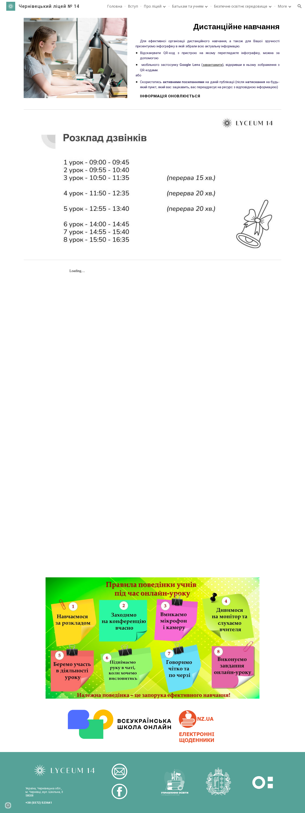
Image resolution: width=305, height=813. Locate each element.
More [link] (282, 6)
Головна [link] (114, 6)
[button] (299, 6)
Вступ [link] (133, 6)
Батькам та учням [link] (187, 6)
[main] (207, 26)
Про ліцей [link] (152, 6)
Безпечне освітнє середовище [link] (240, 6)
